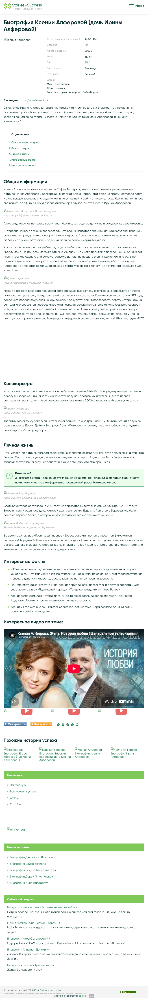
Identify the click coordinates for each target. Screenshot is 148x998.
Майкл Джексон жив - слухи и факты (31, 923)
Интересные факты (23, 159)
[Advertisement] (74, 348)
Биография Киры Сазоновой (26, 938)
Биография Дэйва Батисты (28, 863)
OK (91, 995)
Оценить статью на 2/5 (63, 724)
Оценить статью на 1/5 (58, 724)
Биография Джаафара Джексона (32, 857)
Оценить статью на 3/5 (67, 724)
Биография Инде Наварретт (29, 883)
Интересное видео (23, 165)
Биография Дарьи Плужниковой (31, 876)
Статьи (14, 797)
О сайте (15, 804)
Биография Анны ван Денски (26, 949)
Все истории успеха (23, 791)
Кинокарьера (20, 148)
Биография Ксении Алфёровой (87, 755)
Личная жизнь (20, 154)
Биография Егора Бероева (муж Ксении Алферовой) (18, 756)
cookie (82, 995)
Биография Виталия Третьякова (28, 965)
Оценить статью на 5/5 (77, 724)
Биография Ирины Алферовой (123, 755)
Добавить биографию (51, 990)
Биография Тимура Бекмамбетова (33, 870)
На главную (18, 785)
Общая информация (24, 142)
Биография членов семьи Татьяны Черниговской (40, 907)
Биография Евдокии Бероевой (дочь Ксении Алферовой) (55, 756)
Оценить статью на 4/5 (72, 724)
